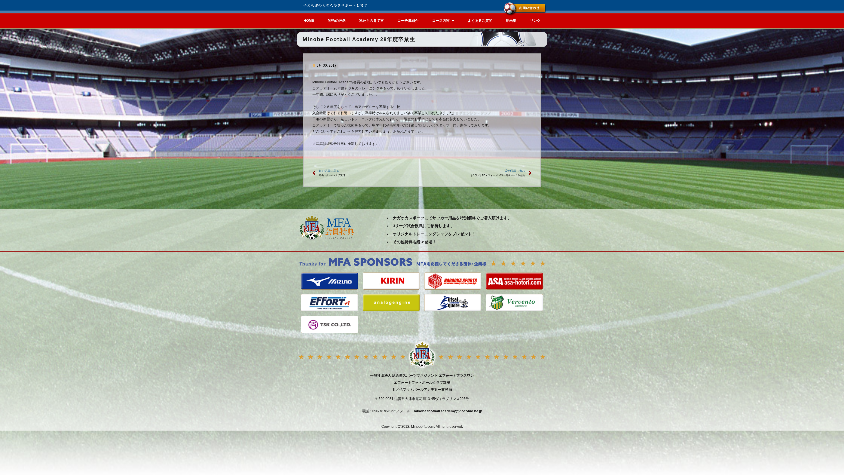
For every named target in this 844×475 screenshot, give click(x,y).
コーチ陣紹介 (407, 20)
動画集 (511, 20)
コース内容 (441, 20)
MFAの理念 (337, 20)
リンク (535, 20)
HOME (309, 20)
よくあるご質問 (480, 20)
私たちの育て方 (371, 20)
